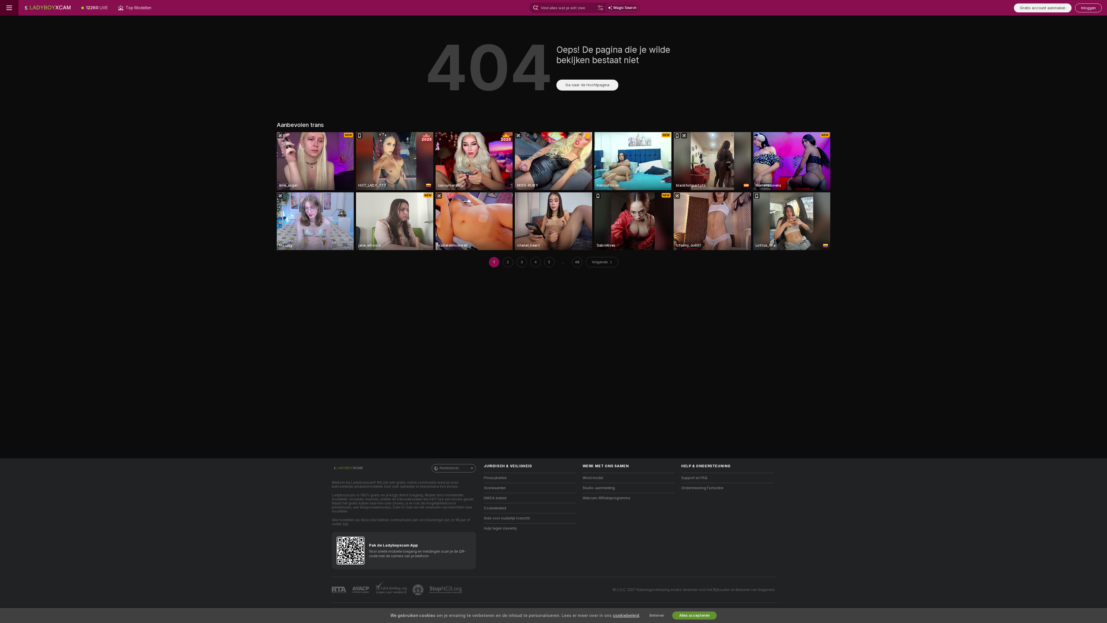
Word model (593, 478)
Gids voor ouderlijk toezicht (507, 518)
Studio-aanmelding (599, 488)
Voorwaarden (495, 488)
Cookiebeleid (495, 508)
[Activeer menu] (9, 8)
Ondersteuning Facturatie (702, 488)
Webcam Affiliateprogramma (606, 498)
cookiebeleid (626, 615)
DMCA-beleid (495, 498)
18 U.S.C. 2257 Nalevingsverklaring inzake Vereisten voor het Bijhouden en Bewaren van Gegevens (693, 590)
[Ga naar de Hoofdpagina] (47, 8)
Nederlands (449, 468)
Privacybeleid (495, 478)
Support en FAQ (694, 478)
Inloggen (1088, 8)
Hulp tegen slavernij (500, 528)
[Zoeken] (600, 8)
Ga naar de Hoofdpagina (587, 85)
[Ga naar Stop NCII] (446, 589)
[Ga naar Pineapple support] (419, 589)
